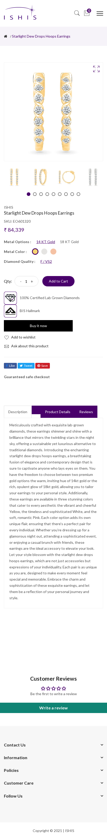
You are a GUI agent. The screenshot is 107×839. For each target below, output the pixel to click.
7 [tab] (66, 194)
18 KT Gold (69, 242)
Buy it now (38, 325)
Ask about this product (29, 346)
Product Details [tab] (57, 412)
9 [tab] (78, 194)
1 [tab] (28, 194)
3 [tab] (41, 194)
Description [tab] (17, 412)
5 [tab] (53, 194)
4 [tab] (47, 194)
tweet (28, 366)
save (44, 366)
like (12, 366)
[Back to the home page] (5, 36)
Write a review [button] (53, 707)
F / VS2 (46, 261)
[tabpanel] (14, 176)
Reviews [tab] (86, 412)
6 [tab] (60, 194)
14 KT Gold (45, 242)
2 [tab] (35, 194)
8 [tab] (72, 194)
